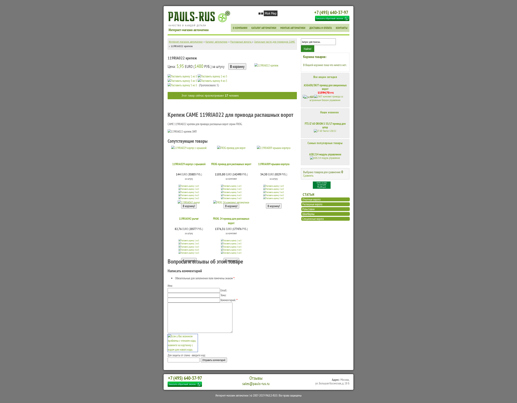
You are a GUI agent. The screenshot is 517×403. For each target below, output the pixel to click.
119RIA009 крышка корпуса (273, 164)
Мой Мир (270, 13)
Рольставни (308, 209)
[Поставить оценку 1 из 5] (182, 76)
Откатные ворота (311, 199)
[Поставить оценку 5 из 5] (182, 85)
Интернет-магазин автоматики (186, 41)
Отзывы (256, 378)
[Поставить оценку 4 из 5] (212, 81)
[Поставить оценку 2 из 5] (212, 76)
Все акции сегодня (325, 77)
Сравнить (308, 175)
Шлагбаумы (308, 214)
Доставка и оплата (320, 28)
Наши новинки (329, 112)
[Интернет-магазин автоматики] (200, 21)
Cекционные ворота (313, 219)
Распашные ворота (241, 41)
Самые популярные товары (325, 143)
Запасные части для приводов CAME (274, 41)
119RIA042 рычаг (189, 218)
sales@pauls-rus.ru (256, 383)
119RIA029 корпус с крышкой (189, 164)
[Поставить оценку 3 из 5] (182, 81)
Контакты (341, 28)
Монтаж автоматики (292, 28)
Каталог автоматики (263, 28)
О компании (240, 28)
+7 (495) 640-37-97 (331, 12)
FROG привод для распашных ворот (231, 164)
